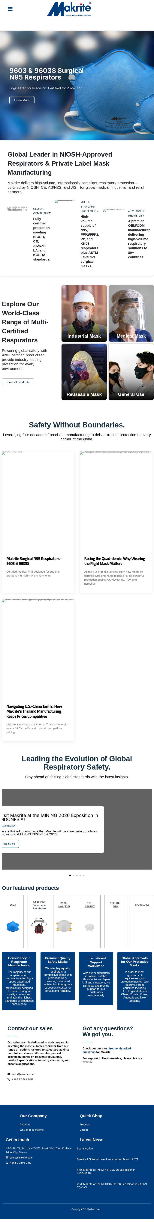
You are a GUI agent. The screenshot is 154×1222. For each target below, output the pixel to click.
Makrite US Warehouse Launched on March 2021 (107, 1159)
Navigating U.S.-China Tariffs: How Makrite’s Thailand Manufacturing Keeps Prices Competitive (34, 711)
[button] (10, 9)
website (88, 1062)
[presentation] (5, 832)
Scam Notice (85, 1148)
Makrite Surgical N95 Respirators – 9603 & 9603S (34, 561)
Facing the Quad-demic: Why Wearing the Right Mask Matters (114, 561)
